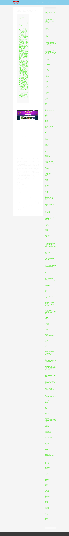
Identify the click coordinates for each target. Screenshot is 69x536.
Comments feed (47, 29)
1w (45, 58)
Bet (19, 101)
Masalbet (46, 230)
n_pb (46, 290)
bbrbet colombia (47, 139)
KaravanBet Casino (47, 210)
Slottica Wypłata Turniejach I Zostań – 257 (50, 396)
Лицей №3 (46, 442)
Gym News (46, 196)
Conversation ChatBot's (48, 173)
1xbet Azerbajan (47, 76)
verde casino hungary (48, 425)
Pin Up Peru (46, 325)
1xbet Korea (46, 88)
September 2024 (47, 467)
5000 (46, 108)
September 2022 (47, 496)
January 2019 (47, 520)
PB (45, 319)
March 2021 (46, 514)
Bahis (46, 131)
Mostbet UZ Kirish (47, 273)
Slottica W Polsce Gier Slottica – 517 (49, 390)
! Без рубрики (47, 36)
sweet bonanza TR (47, 412)
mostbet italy (47, 259)
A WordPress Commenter (48, 525)
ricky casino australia (48, 342)
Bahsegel (46, 132)
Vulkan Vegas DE (47, 430)
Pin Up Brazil (47, 323)
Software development (48, 403)
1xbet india (46, 86)
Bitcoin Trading (47, 144)
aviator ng (46, 125)
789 (45, 111)
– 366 (46, 35)
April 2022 (46, 502)
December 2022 (47, 492)
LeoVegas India (47, 224)
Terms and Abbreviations (37, 2)
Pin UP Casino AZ (47, 324)
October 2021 (47, 508)
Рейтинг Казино (47, 448)
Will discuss (46, 436)
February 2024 (47, 475)
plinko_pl (46, 334)
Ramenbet (46, 339)
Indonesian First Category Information (23, 17)
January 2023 (47, 491)
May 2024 (46, 472)
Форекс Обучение (47, 454)
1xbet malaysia (47, 91)
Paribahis (46, 317)
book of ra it (46, 150)
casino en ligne (47, 155)
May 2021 (46, 513)
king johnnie (46, 220)
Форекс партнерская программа (49, 455)
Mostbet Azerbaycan (47, 236)
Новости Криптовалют (48, 445)
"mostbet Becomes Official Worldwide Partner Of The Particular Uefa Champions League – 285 (50, 43)
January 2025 (47, 462)
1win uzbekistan (47, 70)
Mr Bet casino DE (47, 285)
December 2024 (47, 463)
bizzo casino (46, 145)
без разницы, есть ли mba (48, 437)
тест (45, 450)
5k (45, 109)
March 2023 (46, 489)
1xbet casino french (47, 82)
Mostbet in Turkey (47, 254)
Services (31, 2)
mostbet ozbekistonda (48, 264)
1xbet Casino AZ (47, 80)
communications (47, 172)
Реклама (46, 449)
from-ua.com (47, 190)
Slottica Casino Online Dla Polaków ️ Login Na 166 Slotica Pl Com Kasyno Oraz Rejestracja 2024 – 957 (50, 368)
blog (45, 146)
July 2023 (46, 484)
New (45, 291)
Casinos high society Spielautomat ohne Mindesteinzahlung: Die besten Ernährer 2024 (50, 16)
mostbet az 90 (47, 234)
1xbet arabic (46, 74)
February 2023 (47, 490)
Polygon (46, 336)
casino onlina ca (47, 157)
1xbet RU (46, 94)
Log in (46, 27)
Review (46, 341)
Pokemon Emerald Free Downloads (49, 335)
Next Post (38, 218)
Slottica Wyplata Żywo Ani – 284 (49, 397)
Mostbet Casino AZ (47, 252)
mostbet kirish (47, 260)
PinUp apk (46, 328)
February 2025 (47, 461)
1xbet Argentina (47, 75)
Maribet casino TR (47, 229)
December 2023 (47, 478)
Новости (46, 444)
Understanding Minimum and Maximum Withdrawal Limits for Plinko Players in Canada (50, 19)
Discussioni (46, 180)
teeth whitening (47, 413)
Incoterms (43, 2)
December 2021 (47, 506)
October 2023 (47, 480)
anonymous (46, 115)
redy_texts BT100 (47, 340)
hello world (46, 13)
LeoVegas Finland (47, 223)
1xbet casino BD (47, 81)
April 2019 (46, 519)
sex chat (46, 345)
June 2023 (46, 485)
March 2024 (46, 474)
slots (46, 347)
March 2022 (46, 503)
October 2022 (47, 495)
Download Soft (47, 181)
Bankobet (46, 133)
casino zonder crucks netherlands (49, 163)
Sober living (46, 402)
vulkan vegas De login (48, 431)
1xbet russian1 (47, 98)
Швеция (46, 456)
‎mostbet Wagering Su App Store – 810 (50, 280)
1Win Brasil (46, 60)
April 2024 (46, 473)
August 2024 (47, 468)
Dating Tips (46, 179)
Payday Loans (47, 318)
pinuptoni (46, 329)
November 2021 (47, 507)
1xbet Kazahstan (47, 87)
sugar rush (46, 409)
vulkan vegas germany (48, 432)
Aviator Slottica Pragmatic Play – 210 (49, 126)
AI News (46, 114)
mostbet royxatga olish (48, 267)
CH (45, 167)
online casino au (47, 298)
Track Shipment (47, 2)
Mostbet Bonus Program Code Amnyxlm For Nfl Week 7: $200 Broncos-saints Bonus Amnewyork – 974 (50, 243)
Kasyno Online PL (47, 211)
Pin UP (46, 322)
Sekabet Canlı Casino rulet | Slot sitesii (50, 12)
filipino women (47, 185)
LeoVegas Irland (47, 225)
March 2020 (46, 518)
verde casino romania (48, 427)
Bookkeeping (47, 151)
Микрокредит (47, 443)
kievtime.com (47, 219)
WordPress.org (47, 30)
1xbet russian (47, 97)
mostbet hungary (47, 253)
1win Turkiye (46, 69)
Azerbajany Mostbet (47, 127)
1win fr (46, 65)
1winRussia (46, 71)
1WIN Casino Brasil (47, 63)
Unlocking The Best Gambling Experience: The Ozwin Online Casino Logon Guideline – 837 (50, 420)
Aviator (46, 116)
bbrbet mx (46, 140)
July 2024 (46, 469)
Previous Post (18, 218)
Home (28, 2)
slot (45, 346)
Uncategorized (18, 12)
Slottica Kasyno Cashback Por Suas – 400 (50, 381)
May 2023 (46, 486)
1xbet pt (46, 93)
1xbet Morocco (47, 92)
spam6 (46, 408)
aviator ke (46, 122)
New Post (46, 292)
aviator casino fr (47, 120)
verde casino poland (47, 426)
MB (45, 231)
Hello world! (54, 525)
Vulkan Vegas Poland (48, 433)
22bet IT (46, 103)
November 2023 (47, 479)
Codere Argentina (47, 169)
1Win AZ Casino (47, 59)
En (45, 184)
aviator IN (46, 121)
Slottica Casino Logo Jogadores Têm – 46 (50, 366)
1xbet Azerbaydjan (47, 77)
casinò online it (47, 160)
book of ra (46, 149)
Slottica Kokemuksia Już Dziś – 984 (49, 384)
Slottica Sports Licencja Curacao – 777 (50, 389)
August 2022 (47, 497)
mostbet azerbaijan (47, 235)
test (45, 414)
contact (55, 2)
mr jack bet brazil (47, 286)
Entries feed (46, 28)
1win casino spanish (47, 64)
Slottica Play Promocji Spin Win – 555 (50, 388)
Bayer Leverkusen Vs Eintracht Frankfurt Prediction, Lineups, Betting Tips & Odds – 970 (50, 137)
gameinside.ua (47, 192)
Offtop (46, 297)
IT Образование (47, 203)
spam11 (46, 407)
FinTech (46, 186)
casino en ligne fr (47, 156)
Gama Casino (47, 191)
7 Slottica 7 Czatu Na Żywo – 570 (49, 110)
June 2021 (46, 512)
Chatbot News (47, 168)
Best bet (20, 18)
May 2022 (46, 501)
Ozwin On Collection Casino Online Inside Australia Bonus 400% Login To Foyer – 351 (50, 312)
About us (51, 2)
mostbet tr (46, 272)
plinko (46, 330)
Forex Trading (47, 187)
